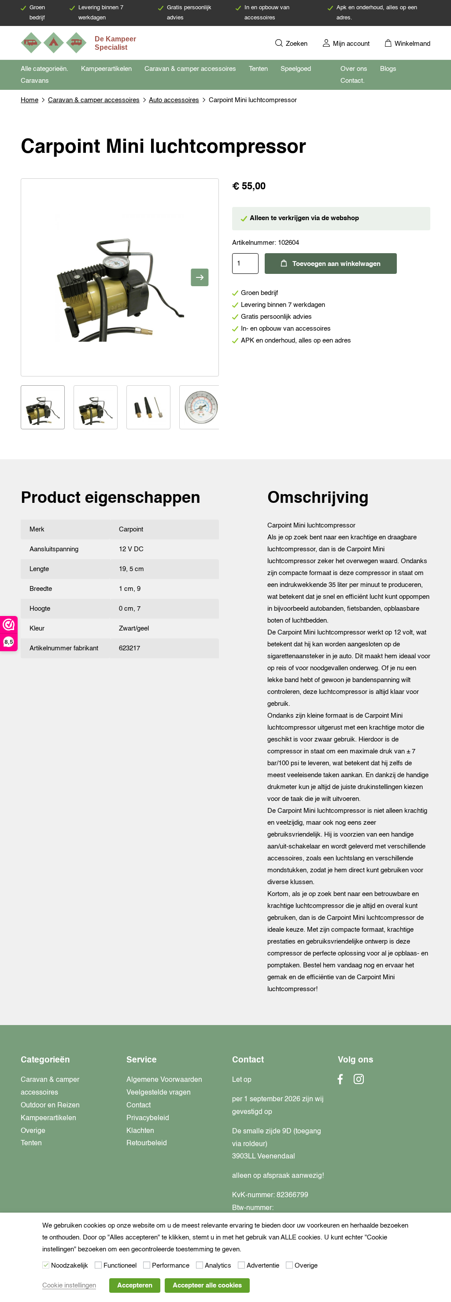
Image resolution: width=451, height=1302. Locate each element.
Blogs (388, 69)
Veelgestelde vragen (158, 1092)
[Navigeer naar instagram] (359, 1081)
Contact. (352, 80)
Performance (170, 1265)
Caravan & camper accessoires (190, 69)
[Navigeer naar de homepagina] (79, 42)
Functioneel (120, 1265)
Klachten (140, 1131)
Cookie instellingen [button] (69, 1285)
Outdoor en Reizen (50, 1105)
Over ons (353, 69)
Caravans (35, 80)
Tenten (258, 69)
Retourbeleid (146, 1143)
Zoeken (295, 44)
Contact (138, 1105)
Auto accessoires (174, 100)
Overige (33, 1131)
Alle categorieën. (44, 69)
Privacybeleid (147, 1118)
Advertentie (263, 1265)
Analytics (218, 1265)
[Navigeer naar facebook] (340, 1081)
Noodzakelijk (69, 1265)
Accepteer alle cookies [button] (207, 1285)
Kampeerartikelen (106, 69)
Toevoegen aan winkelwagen (336, 264)
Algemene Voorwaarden (164, 1080)
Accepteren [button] (134, 1285)
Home (29, 100)
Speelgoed (296, 69)
